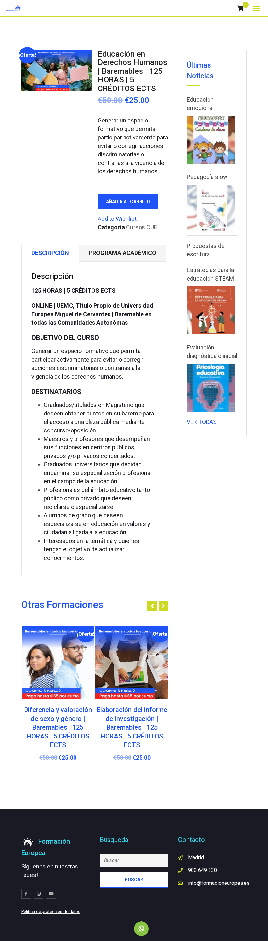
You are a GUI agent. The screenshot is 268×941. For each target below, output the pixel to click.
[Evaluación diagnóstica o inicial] (211, 388)
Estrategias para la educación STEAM (210, 274)
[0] (240, 8)
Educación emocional (200, 103)
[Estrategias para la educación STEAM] (211, 310)
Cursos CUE (141, 227)
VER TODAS (202, 421)
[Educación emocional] (211, 140)
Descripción (50, 253)
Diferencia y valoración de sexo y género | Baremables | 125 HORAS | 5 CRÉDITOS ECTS (58, 727)
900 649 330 (202, 870)
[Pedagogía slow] (211, 209)
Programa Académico (122, 253)
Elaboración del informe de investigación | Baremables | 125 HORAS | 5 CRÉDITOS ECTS (132, 727)
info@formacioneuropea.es (219, 883)
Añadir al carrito (128, 201)
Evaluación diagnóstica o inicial (212, 351)
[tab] (50, 253)
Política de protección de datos (50, 911)
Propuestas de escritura (206, 250)
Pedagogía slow (207, 176)
